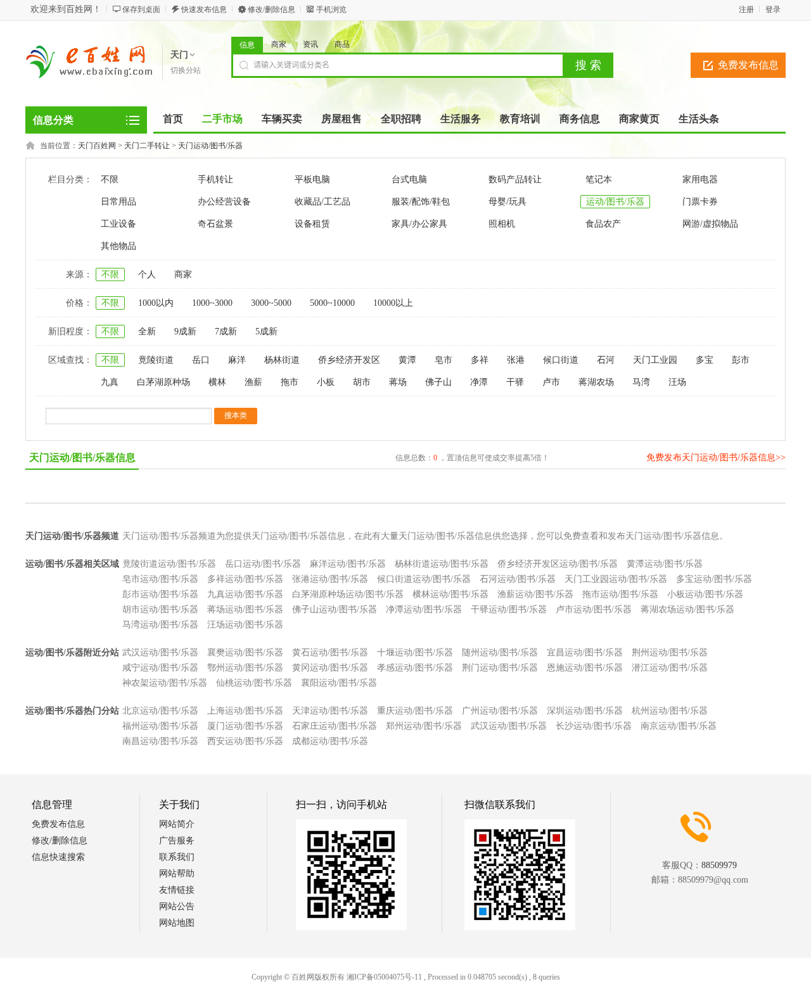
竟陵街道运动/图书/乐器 (169, 564)
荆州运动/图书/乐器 (670, 652)
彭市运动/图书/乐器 (160, 594)
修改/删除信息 (271, 9)
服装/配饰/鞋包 (421, 201)
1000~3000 (212, 303)
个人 (147, 274)
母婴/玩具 (508, 201)
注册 (746, 9)
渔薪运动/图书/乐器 (535, 594)
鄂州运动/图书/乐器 (245, 667)
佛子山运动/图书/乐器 (334, 609)
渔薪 (253, 382)
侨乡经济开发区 (349, 360)
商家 (278, 44)
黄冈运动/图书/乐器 (330, 667)
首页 (173, 118)
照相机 (502, 224)
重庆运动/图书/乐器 (415, 710)
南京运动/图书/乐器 (679, 726)
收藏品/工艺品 (322, 201)
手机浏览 (331, 9)
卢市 (551, 382)
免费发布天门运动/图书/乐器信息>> (716, 457)
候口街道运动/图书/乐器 (424, 579)
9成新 (185, 331)
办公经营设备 (224, 201)
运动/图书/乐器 (615, 201)
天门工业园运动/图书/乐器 (616, 579)
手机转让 (215, 179)
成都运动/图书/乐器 (330, 741)
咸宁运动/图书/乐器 (160, 667)
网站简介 (177, 824)
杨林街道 (282, 360)
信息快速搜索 (58, 857)
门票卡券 (700, 201)
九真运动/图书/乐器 (245, 594)
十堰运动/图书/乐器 (415, 652)
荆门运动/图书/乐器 (500, 667)
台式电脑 (409, 179)
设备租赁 (312, 224)
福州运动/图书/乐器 (160, 726)
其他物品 (118, 246)
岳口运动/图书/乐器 (263, 564)
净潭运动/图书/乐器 (424, 609)
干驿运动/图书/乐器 (509, 609)
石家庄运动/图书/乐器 (334, 726)
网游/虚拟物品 (710, 224)
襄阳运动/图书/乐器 (339, 683)
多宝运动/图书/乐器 (714, 579)
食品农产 (603, 224)
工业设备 (118, 224)
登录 (773, 9)
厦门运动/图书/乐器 (245, 726)
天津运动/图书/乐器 (330, 710)
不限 (109, 179)
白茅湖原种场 (163, 382)
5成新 (266, 331)
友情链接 (177, 890)
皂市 (443, 360)
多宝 (704, 360)
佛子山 (438, 382)
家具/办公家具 (419, 224)
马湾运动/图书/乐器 (160, 624)
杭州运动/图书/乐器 (670, 710)
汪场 (677, 382)
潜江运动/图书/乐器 (670, 667)
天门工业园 (655, 360)
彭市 (741, 360)
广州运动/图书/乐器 (500, 710)
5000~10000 (332, 303)
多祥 (480, 360)
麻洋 (237, 360)
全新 (147, 331)
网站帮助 (177, 873)
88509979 (719, 865)
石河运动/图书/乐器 (518, 579)
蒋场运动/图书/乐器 (245, 609)
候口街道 (560, 360)
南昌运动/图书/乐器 (160, 741)
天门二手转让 (147, 145)
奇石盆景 (215, 224)
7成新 (226, 331)
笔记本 (598, 179)
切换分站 (185, 70)
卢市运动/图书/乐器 (594, 609)
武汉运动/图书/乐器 (160, 652)
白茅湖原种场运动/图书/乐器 (348, 594)
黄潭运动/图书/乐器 (665, 564)
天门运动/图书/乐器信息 (82, 457)
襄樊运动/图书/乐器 (245, 652)
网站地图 (177, 923)
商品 (342, 44)
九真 (109, 382)
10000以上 (393, 303)
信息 (247, 45)
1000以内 (156, 303)
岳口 (201, 360)
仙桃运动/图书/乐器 (254, 683)
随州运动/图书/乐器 (500, 652)
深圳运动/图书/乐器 (585, 710)
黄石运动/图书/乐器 (330, 652)
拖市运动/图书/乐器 (620, 594)
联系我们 (177, 857)
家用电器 (700, 179)
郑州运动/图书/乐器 (424, 726)
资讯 (310, 44)
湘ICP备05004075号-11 (384, 977)
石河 (606, 360)
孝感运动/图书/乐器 (415, 667)
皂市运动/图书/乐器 (160, 579)
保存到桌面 (141, 9)
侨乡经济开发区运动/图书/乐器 (557, 564)
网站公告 (177, 906)
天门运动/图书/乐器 (210, 145)
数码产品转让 (515, 179)
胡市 (362, 382)
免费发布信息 (748, 65)
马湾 (641, 382)
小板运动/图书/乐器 (705, 594)
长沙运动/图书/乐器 (594, 726)
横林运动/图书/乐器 (450, 594)
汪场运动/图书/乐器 (245, 624)
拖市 (289, 382)
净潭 (479, 382)
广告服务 (177, 840)
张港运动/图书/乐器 (330, 579)
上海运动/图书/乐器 (245, 710)
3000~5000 (271, 303)
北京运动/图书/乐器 (160, 710)
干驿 (515, 382)
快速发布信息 (204, 9)
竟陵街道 (156, 360)
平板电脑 (312, 179)
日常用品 (118, 201)
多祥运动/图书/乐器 (245, 579)
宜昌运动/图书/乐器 (585, 652)
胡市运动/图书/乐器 (160, 609)
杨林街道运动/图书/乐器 (442, 564)
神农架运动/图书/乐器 (164, 683)
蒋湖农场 (596, 382)
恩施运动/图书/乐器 (585, 667)
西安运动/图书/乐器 (245, 741)
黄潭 (407, 360)
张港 (516, 360)
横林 (217, 382)
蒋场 (398, 382)
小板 (326, 382)
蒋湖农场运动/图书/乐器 (687, 609)
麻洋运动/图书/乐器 (348, 564)
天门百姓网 (97, 145)
